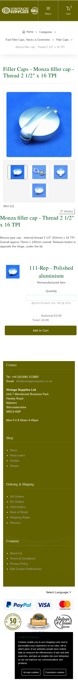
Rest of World (19, 512)
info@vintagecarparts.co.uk (34, 381)
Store (13, 450)
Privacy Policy (19, 563)
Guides (14, 460)
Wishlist (68, 211)
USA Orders (18, 507)
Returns (15, 522)
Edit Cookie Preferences (26, 569)
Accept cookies (31, 672)
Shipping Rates (20, 517)
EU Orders (17, 501)
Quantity (51, 291)
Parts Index (17, 455)
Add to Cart (41, 330)
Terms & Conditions (23, 558)
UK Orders (17, 496)
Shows (14, 465)
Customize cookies (54, 672)
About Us (16, 553)
